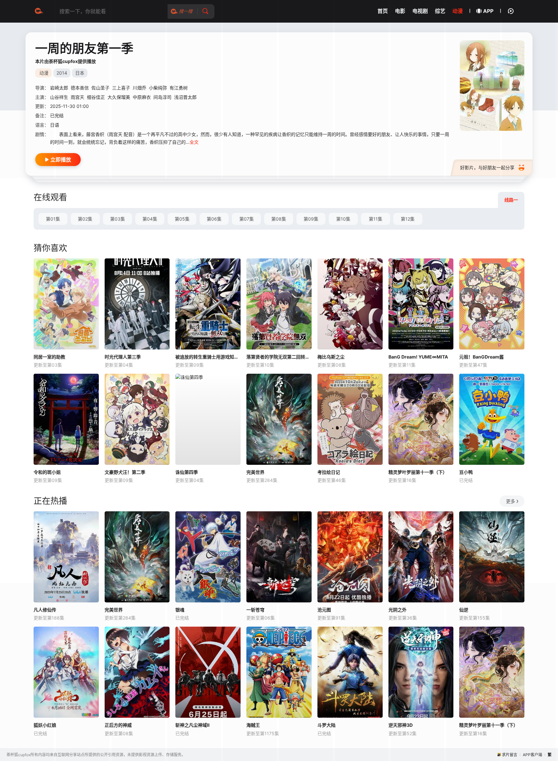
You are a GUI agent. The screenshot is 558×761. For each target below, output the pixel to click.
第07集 (246, 219)
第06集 (214, 219)
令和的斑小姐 (47, 472)
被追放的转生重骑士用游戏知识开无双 (208, 357)
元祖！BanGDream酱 (481, 357)
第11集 (375, 219)
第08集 (278, 219)
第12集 (408, 219)
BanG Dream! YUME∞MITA (418, 357)
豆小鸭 (466, 472)
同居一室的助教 (49, 357)
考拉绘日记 (328, 472)
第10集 (343, 219)
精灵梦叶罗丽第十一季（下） (417, 472)
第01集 (53, 219)
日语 (54, 125)
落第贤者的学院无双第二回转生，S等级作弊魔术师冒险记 (279, 357)
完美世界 (255, 472)
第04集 (149, 219)
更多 (510, 501)
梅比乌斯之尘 (331, 357)
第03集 (117, 219)
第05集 (182, 219)
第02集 (85, 219)
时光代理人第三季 (123, 357)
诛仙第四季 (186, 472)
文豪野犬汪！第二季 (125, 472)
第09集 (311, 219)
